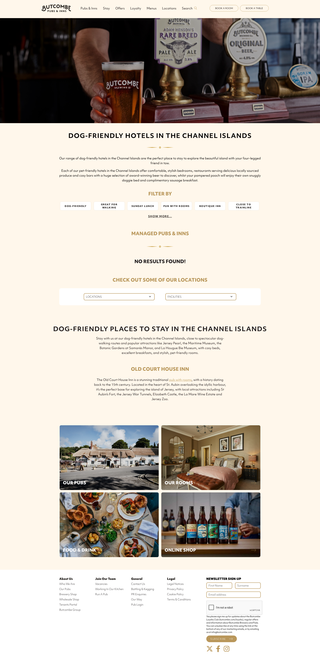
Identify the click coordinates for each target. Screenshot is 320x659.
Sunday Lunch (142, 206)
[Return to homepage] (56, 8)
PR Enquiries (138, 594)
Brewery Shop (68, 594)
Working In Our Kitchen (109, 589)
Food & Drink (79, 550)
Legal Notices (175, 584)
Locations (169, 8)
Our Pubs (74, 483)
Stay (106, 8)
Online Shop (180, 550)
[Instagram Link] (226, 649)
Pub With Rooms (176, 206)
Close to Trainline (244, 206)
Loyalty (135, 8)
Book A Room (224, 8)
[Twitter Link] (209, 649)
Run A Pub (101, 594)
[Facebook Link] (218, 649)
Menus (151, 8)
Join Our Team (105, 579)
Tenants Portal (68, 604)
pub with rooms (180, 380)
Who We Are (67, 584)
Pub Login (137, 604)
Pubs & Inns (89, 8)
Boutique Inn (210, 206)
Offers (120, 8)
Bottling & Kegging (142, 589)
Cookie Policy (175, 594)
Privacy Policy (175, 589)
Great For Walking (109, 206)
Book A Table (254, 8)
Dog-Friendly (75, 206)
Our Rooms (179, 483)
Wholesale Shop (69, 599)
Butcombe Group (70, 610)
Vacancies (101, 584)
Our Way (136, 599)
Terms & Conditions (179, 599)
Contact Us (138, 584)
